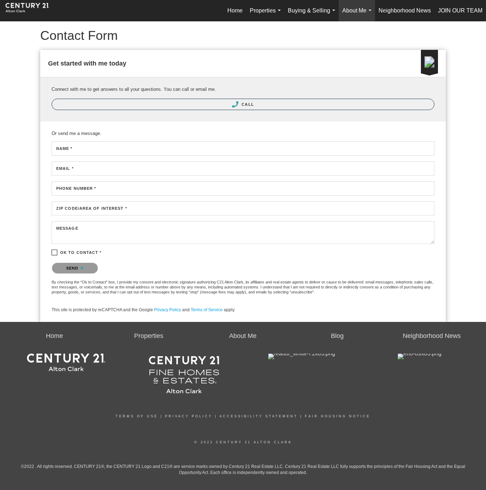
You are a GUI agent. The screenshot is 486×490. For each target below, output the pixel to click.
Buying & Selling (313, 14)
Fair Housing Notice (337, 416)
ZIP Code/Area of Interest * (91, 208)
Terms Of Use (137, 416)
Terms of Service (207, 309)
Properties (267, 14)
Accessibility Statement (259, 416)
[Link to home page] (31, 10)
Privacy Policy (167, 309)
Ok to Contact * (81, 252)
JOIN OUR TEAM (460, 10)
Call (247, 104)
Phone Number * (76, 188)
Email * (65, 168)
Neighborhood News (405, 10)
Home (235, 10)
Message (67, 228)
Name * (64, 148)
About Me (358, 14)
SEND (73, 268)
